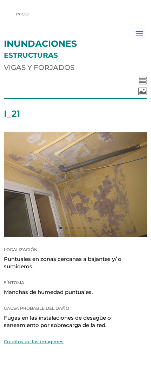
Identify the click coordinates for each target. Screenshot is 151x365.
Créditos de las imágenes (34, 341)
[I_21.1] (75, 235)
